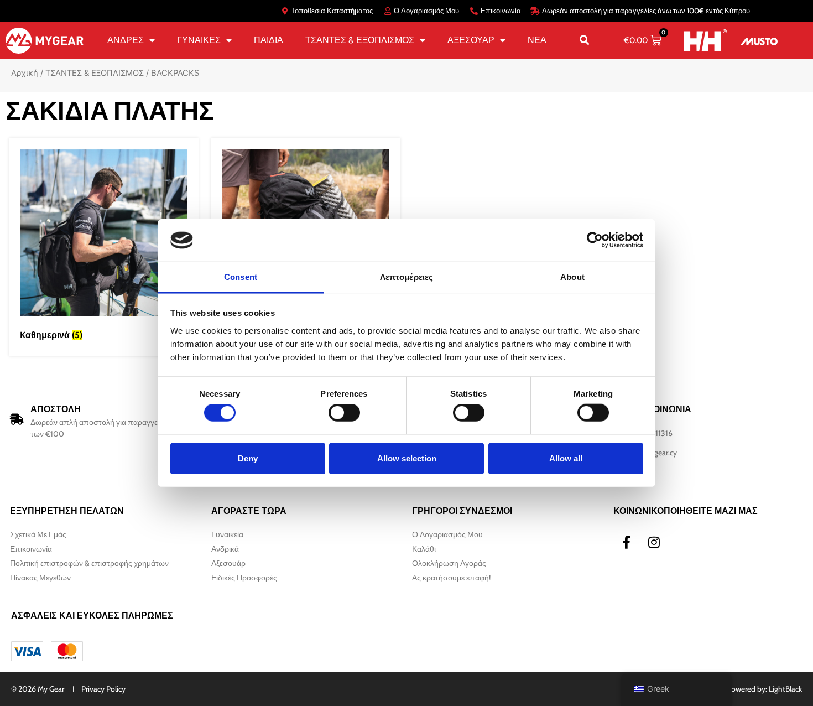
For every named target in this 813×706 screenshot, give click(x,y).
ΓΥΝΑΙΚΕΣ (199, 40)
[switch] (344, 413)
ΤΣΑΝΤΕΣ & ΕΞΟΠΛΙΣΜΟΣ (359, 40)
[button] (584, 40)
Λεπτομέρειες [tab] (406, 277)
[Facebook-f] (626, 542)
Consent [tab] (240, 277)
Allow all (565, 458)
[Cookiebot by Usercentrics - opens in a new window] (594, 240)
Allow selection (406, 458)
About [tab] (572, 277)
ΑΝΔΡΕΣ (125, 40)
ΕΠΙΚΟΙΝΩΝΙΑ (661, 409)
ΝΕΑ (537, 40)
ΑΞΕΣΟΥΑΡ (470, 40)
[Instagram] (654, 542)
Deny (248, 458)
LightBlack (785, 689)
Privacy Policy (103, 689)
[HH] (705, 40)
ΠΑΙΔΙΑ (268, 40)
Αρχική (24, 73)
